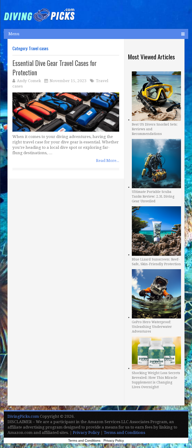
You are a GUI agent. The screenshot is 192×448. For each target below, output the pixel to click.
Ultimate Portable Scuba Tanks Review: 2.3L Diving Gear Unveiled (153, 196)
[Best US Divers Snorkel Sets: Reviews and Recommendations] (156, 95)
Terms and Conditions (124, 432)
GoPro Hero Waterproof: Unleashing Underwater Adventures (152, 326)
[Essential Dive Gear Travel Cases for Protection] (65, 112)
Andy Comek (29, 80)
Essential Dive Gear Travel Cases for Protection (54, 67)
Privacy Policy (86, 432)
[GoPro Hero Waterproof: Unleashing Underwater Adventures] (156, 293)
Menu (13, 33)
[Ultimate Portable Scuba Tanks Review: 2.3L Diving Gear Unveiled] (156, 163)
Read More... (107, 160)
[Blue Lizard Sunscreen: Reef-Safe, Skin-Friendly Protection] (156, 230)
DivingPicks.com (23, 416)
